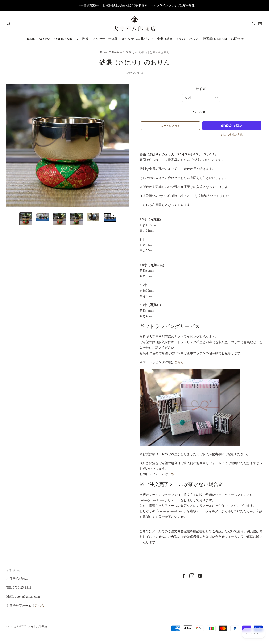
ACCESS (44, 38)
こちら (179, 362)
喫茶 (85, 38)
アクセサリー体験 (105, 38)
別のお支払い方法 (232, 134)
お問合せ (237, 38)
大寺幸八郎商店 (135, 72)
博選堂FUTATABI (215, 38)
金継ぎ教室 (165, 38)
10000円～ (130, 52)
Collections (116, 52)
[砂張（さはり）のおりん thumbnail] (26, 219)
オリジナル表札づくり (137, 38)
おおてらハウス (188, 38)
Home (103, 52)
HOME (30, 38)
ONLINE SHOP (65, 38)
